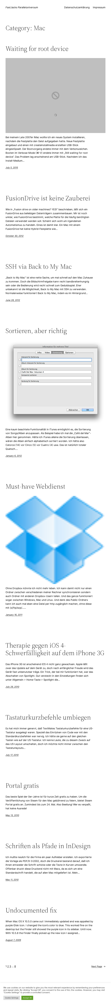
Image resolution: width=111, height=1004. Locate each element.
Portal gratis (22, 785)
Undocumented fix (31, 910)
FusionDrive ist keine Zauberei (48, 198)
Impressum (99, 7)
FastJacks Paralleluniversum (22, 7)
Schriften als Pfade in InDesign (48, 846)
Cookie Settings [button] (11, 998)
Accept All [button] (27, 998)
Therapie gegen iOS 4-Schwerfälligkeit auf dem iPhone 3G (55, 649)
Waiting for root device (37, 49)
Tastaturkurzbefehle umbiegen (48, 717)
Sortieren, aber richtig (36, 331)
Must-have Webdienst (35, 486)
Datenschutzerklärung (77, 7)
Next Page (98, 966)
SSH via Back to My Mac (39, 266)
